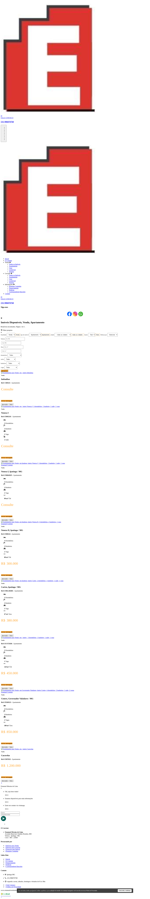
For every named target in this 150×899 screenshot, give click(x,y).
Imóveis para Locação (13, 847)
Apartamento (13, 266)
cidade (52, 335)
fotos (11, 404)
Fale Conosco (10, 885)
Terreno (11, 271)
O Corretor (8, 260)
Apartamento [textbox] (45, 335)
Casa (10, 268)
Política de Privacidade (13, 887)
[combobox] (17, 335)
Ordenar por (103, 335)
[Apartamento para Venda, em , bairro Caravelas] (17, 749)
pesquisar (4, 371)
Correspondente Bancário (17, 292)
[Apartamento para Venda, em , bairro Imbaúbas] (17, 373)
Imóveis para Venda (12, 846)
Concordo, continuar (125, 890)
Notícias (11, 290)
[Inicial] (54, 114)
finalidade (3, 335)
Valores (3, 339)
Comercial (12, 270)
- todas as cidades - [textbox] (77, 335)
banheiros (3, 363)
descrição (5, 404)
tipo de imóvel (25, 335)
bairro (86, 335)
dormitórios (4, 355)
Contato (7, 294)
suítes (2, 359)
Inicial (7, 259)
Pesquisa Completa (15, 286)
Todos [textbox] (97, 335)
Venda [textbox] (17, 335)
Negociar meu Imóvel (13, 849)
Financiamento (13, 288)
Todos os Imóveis (14, 264)
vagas (2, 367)
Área (2, 347)
